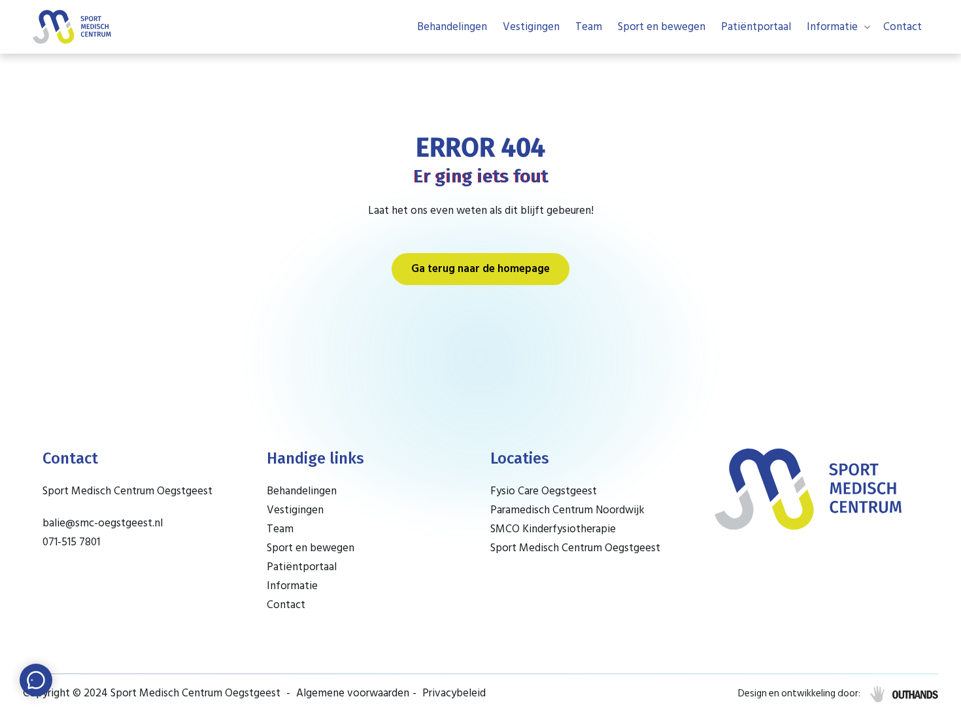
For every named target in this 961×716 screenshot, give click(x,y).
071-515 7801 (71, 542)
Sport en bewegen (661, 27)
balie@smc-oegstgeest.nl (102, 523)
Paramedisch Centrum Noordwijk (567, 510)
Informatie (832, 27)
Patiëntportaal (756, 27)
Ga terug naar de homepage (480, 269)
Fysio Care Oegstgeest (543, 491)
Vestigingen (531, 27)
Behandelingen (452, 27)
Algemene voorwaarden (352, 693)
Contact (902, 27)
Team (588, 27)
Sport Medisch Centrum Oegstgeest (575, 548)
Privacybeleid (454, 693)
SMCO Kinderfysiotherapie (553, 529)
